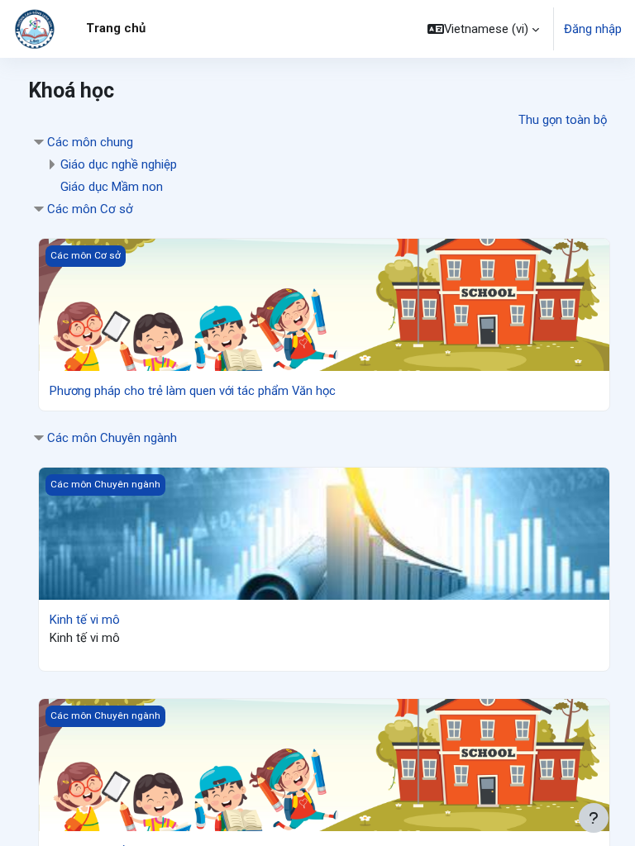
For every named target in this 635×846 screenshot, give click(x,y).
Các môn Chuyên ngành (112, 437)
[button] (483, 29)
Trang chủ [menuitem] (116, 28)
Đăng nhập (593, 28)
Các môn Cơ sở (90, 209)
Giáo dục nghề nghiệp (118, 164)
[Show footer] (594, 818)
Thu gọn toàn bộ (562, 119)
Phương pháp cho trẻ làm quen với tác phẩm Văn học (193, 390)
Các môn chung (90, 142)
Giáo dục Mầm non (111, 186)
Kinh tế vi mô (85, 619)
